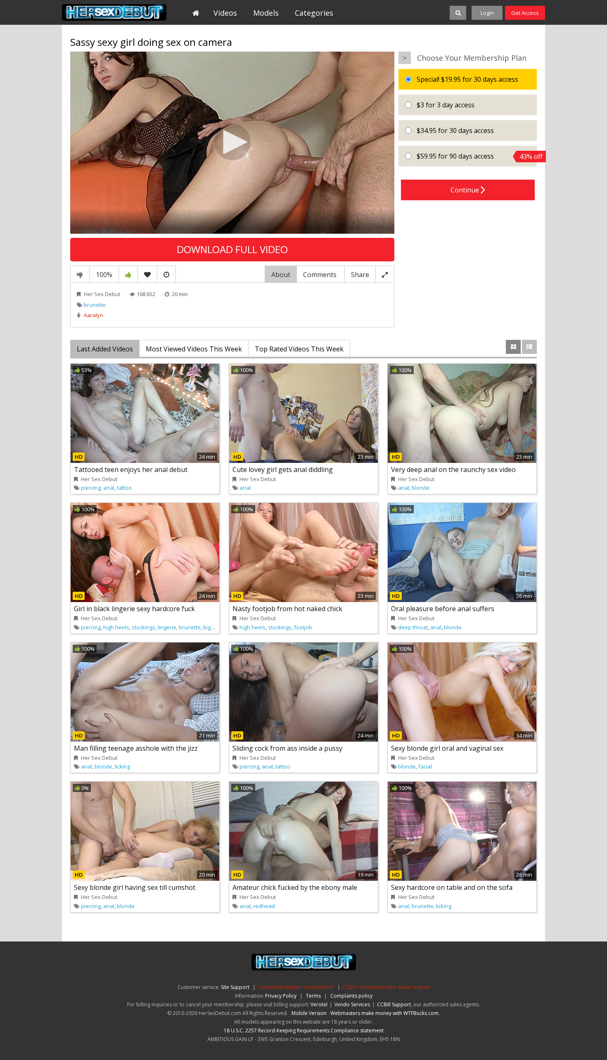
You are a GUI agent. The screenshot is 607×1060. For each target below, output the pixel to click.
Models (266, 13)
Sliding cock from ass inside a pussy (287, 748)
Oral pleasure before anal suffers (442, 608)
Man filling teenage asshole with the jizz (136, 748)
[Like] (128, 274)
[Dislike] (80, 274)
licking (122, 766)
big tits (211, 627)
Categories (314, 13)
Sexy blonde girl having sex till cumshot (134, 887)
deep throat (413, 627)
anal (108, 487)
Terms (313, 995)
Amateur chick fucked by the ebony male (294, 887)
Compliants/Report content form (296, 987)
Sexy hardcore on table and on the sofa (451, 887)
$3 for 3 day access (444, 104)
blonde (420, 487)
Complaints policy (351, 995)
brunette (95, 304)
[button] (232, 142)
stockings (143, 627)
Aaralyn (93, 315)
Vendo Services (352, 1004)
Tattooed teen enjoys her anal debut (130, 469)
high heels (116, 627)
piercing (91, 487)
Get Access (525, 13)
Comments (320, 274)
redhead (264, 906)
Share (360, 274)
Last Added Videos (105, 348)
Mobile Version (309, 1013)
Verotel (319, 1004)
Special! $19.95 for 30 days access (466, 79)
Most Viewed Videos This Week (194, 348)
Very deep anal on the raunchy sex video (453, 469)
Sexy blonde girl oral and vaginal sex (447, 748)
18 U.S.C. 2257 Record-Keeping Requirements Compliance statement (304, 1030)
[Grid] (513, 347)
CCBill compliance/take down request (386, 987)
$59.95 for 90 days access (476, 156)
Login (487, 13)
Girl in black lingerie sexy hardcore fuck (134, 608)
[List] (529, 347)
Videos (225, 13)
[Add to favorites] (147, 274)
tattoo (124, 487)
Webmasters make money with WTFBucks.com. (385, 1013)
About (280, 274)
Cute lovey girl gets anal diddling (282, 469)
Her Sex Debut (114, 12)
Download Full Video (232, 249)
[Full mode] (384, 274)
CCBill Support (394, 1004)
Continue (466, 189)
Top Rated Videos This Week (299, 348)
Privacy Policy (280, 995)
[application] (232, 143)
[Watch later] (166, 274)
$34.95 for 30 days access (454, 130)
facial (425, 766)
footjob (303, 627)
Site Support (235, 987)
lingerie (167, 627)
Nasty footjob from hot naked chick (287, 608)
